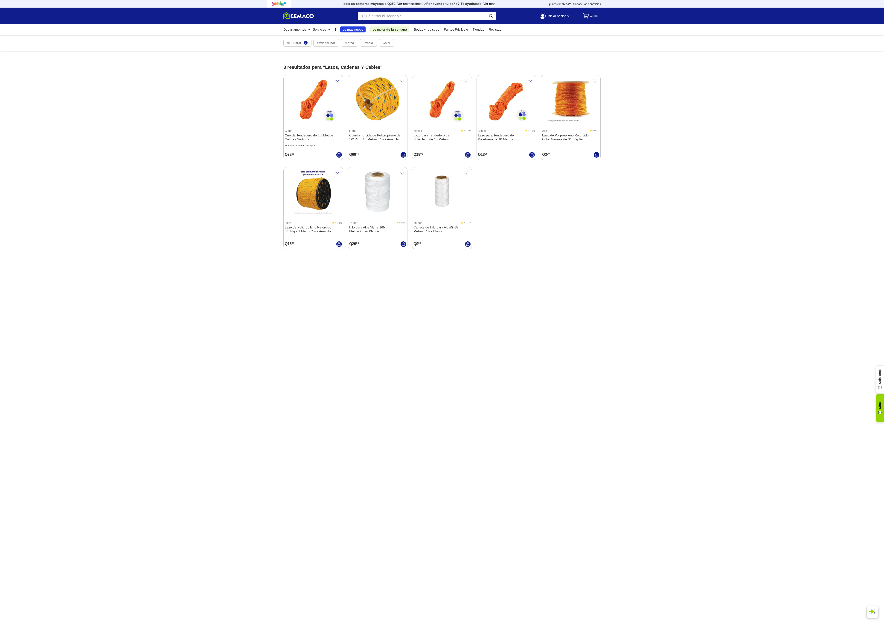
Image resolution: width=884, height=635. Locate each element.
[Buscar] (491, 16)
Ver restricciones (400, 4)
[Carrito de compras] (589, 16)
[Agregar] (339, 155)
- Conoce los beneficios (575, 4)
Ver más (480, 4)
